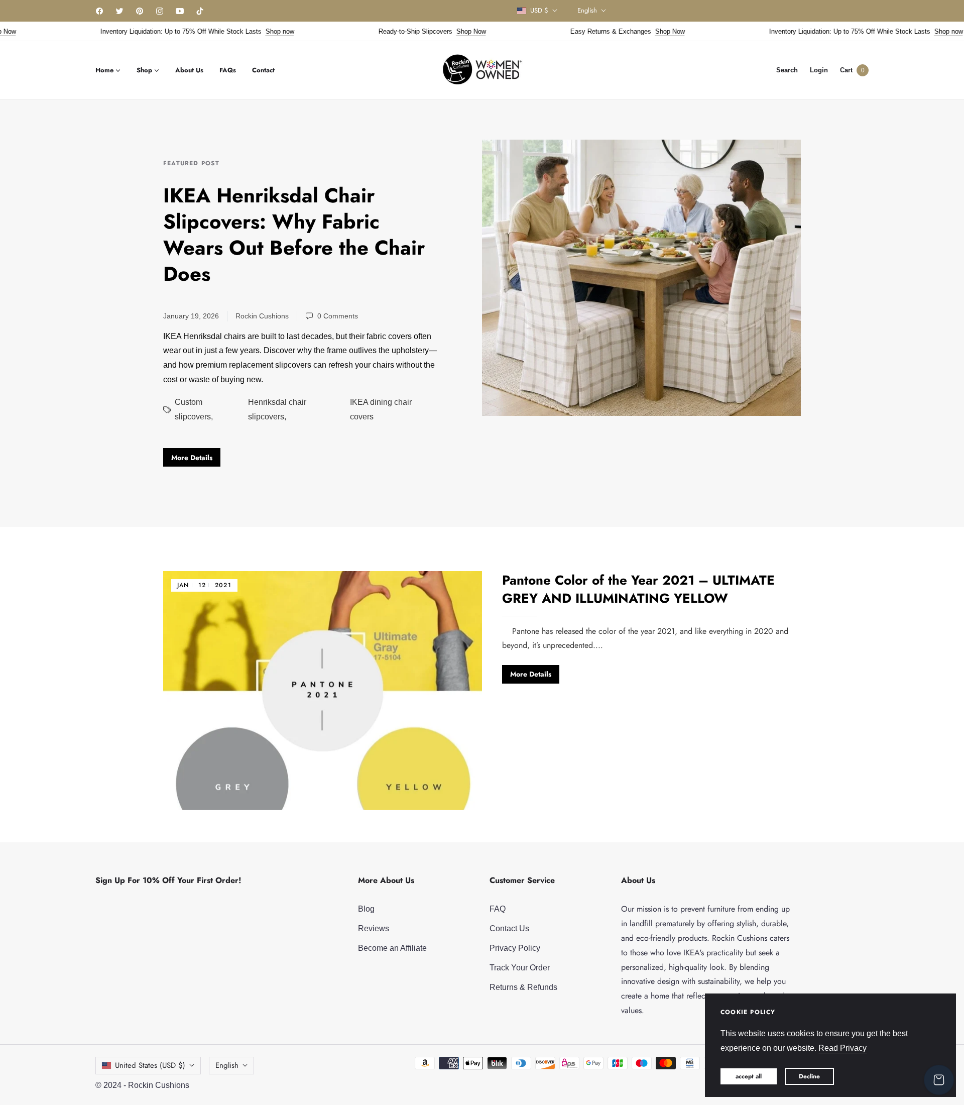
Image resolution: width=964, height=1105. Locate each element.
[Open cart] (939, 1080)
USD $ (539, 10)
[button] (787, 70)
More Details (191, 458)
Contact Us (509, 928)
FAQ (498, 909)
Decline (809, 1076)
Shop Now (451, 31)
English (587, 10)
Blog (366, 909)
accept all (749, 1076)
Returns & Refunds (523, 987)
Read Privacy (842, 1048)
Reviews (373, 928)
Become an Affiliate (392, 948)
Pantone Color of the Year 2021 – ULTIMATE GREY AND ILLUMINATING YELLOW (638, 589)
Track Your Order (520, 967)
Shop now (260, 31)
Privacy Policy (515, 948)
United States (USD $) (150, 1065)
